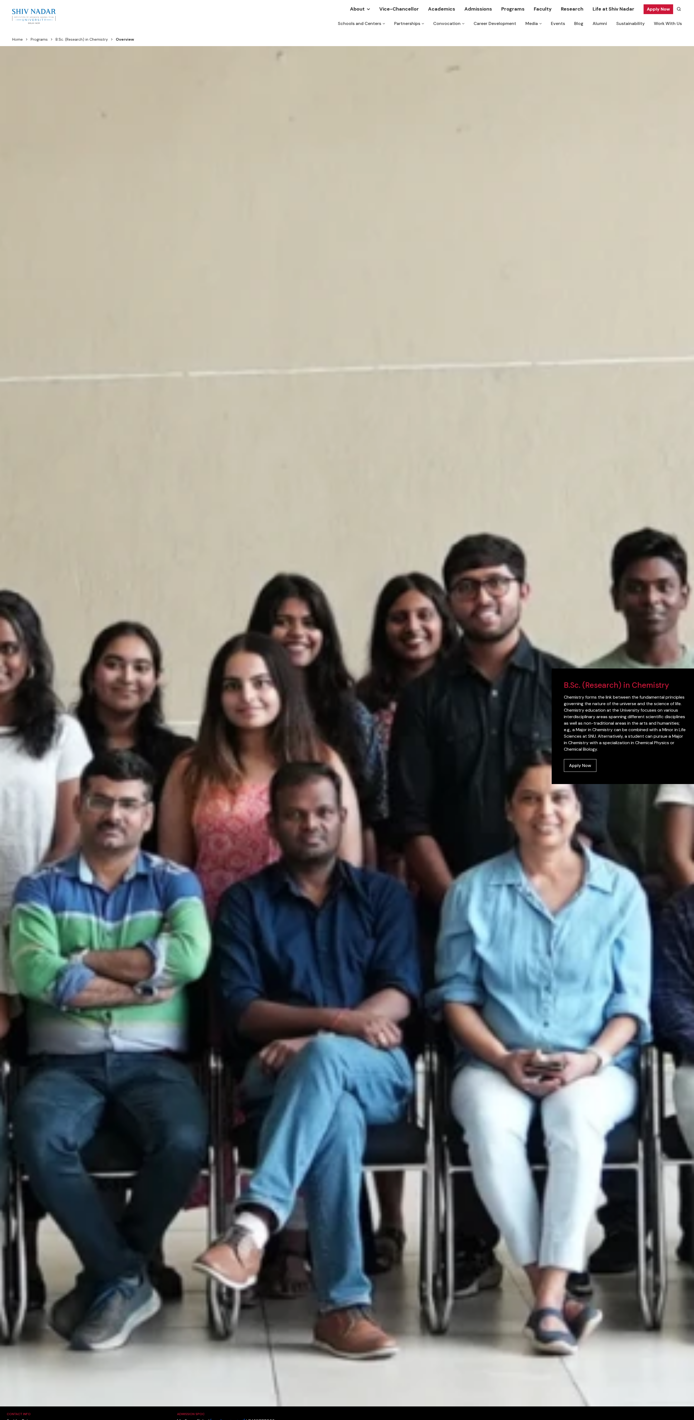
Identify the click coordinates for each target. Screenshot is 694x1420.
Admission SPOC (191, 1414)
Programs (513, 9)
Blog (578, 23)
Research (572, 9)
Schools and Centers (359, 23)
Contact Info (19, 1414)
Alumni (600, 23)
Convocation (447, 23)
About (357, 9)
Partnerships (407, 23)
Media (531, 23)
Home (17, 39)
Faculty (543, 9)
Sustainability (630, 23)
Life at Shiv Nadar (613, 9)
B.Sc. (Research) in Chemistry (82, 39)
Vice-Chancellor (399, 9)
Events (558, 23)
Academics (441, 9)
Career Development (495, 23)
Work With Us (668, 23)
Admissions (478, 9)
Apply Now (658, 9)
